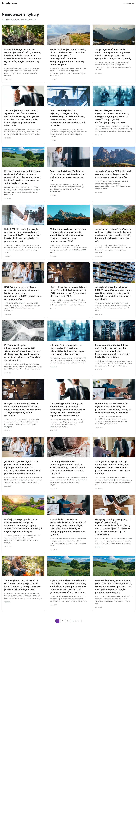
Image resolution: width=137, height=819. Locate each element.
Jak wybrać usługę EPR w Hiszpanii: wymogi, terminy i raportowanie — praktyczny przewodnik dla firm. (113, 174)
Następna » (76, 621)
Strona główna (129, 3)
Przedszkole (9, 3)
